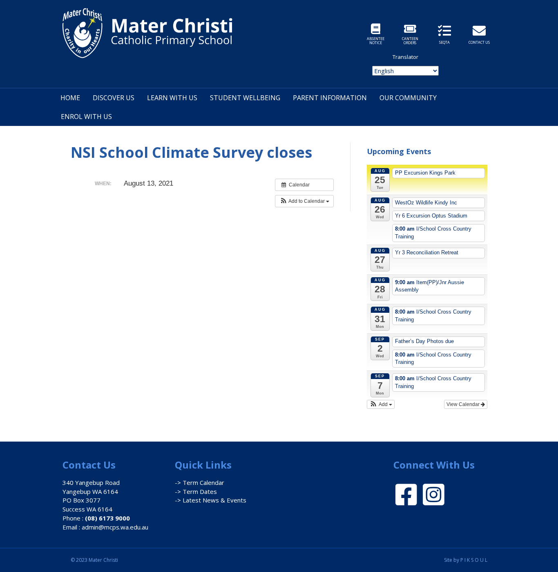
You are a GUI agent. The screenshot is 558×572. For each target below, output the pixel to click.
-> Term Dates (196, 491)
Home (70, 97)
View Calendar (463, 404)
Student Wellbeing (245, 97)
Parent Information (330, 97)
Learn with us (172, 97)
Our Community (408, 97)
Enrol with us (86, 116)
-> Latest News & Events (210, 500)
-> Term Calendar (199, 482)
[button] (304, 201)
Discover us (113, 97)
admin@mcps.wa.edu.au (115, 527)
